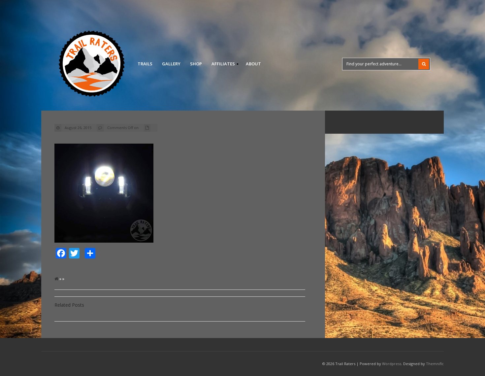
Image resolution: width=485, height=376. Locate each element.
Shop (196, 64)
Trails (145, 64)
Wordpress (391, 363)
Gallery (171, 64)
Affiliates (221, 65)
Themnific (435, 363)
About (253, 64)
